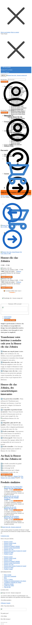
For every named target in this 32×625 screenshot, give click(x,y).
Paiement (6, 173)
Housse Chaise (8, 544)
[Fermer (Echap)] (1, 622)
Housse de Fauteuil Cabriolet (12, 546)
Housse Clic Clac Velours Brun (12, 488)
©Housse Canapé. (5, 603)
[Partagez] (3, 622)
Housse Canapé (8, 541)
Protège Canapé (8, 554)
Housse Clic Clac (21, 195)
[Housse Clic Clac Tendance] (11, 516)
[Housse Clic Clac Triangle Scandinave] (11, 496)
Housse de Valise (8, 552)
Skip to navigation (5, 32)
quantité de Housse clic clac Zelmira (10, 273)
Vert (22, 477)
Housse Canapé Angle (10, 543)
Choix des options (18, 490)
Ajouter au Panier (10, 320)
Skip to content (15, 32)
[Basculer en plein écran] (4, 622)
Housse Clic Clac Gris (10, 508)
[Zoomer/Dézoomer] (6, 622)
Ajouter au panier (6, 277)
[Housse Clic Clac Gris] (10, 507)
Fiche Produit (7, 316)
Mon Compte (7, 154)
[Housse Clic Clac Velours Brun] (13, 486)
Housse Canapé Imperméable (12, 547)
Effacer (19, 271)
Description (7, 318)
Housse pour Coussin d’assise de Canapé (15, 551)
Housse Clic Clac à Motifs (8, 477)
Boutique (12, 195)
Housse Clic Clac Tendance (11, 518)
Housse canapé (5, 195)
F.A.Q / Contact (8, 144)
